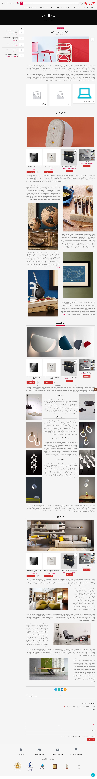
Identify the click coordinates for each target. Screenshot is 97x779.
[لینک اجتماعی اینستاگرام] (95, 389)
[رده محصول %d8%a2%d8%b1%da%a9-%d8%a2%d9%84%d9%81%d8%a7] (37, 95)
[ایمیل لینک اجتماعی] (65, 689)
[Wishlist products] (2, 3)
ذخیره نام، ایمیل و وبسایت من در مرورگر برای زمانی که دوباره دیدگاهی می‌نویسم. (77, 736)
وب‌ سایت (93, 730)
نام (94, 725)
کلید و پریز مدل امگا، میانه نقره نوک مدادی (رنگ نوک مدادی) (11, 31)
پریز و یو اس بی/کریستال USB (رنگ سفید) (51, 167)
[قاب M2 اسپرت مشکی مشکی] (21, 50)
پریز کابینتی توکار (87, 161)
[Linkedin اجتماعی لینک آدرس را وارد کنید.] (62, 689)
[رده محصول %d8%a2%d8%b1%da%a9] (60, 95)
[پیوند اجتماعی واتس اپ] (59, 689)
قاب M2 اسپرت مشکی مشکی (12, 49)
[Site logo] (87, 3)
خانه (51, 20)
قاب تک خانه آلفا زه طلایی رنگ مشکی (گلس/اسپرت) (10, 38)
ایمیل (58, 725)
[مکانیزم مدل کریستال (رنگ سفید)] (21, 55)
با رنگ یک (58, 267)
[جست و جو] (21, 3)
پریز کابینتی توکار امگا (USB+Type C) (69, 166)
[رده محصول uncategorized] (84, 93)
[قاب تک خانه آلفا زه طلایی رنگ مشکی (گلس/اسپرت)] (21, 39)
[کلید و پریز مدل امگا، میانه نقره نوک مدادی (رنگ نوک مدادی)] (21, 32)
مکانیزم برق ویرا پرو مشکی (13, 44)
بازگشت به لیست (60, 695)
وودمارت (58, 200)
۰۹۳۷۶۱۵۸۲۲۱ (73, 754)
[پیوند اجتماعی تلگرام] (55, 689)
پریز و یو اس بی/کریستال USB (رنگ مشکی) (34, 167)
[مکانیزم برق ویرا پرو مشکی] (21, 45)
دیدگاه (93, 709)
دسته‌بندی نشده (47, 20)
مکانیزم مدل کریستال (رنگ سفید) (11, 54)
